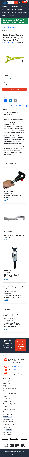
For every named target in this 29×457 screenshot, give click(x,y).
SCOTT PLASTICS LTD (8, 42)
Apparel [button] (20, 9)
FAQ (4, 386)
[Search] (16, 2)
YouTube (8, 432)
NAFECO (16, 370)
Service (25, 12)
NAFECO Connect (8, 421)
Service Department (9, 409)
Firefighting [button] (15, 6)
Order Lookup (7, 417)
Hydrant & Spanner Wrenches (9, 27)
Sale (16, 12)
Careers (19, 441)
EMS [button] (3, 9)
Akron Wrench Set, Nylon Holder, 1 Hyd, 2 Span (13, 297)
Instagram (9, 430)
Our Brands (6, 399)
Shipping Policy (7, 381)
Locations (5, 439)
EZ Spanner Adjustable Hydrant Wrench (12, 276)
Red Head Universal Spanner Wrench (14, 236)
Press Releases (7, 391)
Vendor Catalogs (8, 401)
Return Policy (7, 383)
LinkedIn (8, 434)
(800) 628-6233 (18, 366)
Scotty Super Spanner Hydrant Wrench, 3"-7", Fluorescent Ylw (12, 325)
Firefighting (8, 26)
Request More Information (18, 106)
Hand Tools (15, 26)
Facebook (9, 427)
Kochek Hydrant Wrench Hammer (12, 197)
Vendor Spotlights (8, 404)
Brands (20, 12)
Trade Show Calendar (9, 393)
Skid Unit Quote (8, 412)
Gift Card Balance (8, 419)
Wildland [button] (4, 12)
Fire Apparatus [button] (5, 6)
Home (3, 26)
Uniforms (10, 12)
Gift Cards (11, 15)
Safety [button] (8, 9)
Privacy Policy (14, 439)
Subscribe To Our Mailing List (21, 345)
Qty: (4, 82)
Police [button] (21, 6)
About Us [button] (4, 15)
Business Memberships (10, 388)
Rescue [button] (14, 9)
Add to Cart (16, 89)
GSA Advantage (7, 414)
